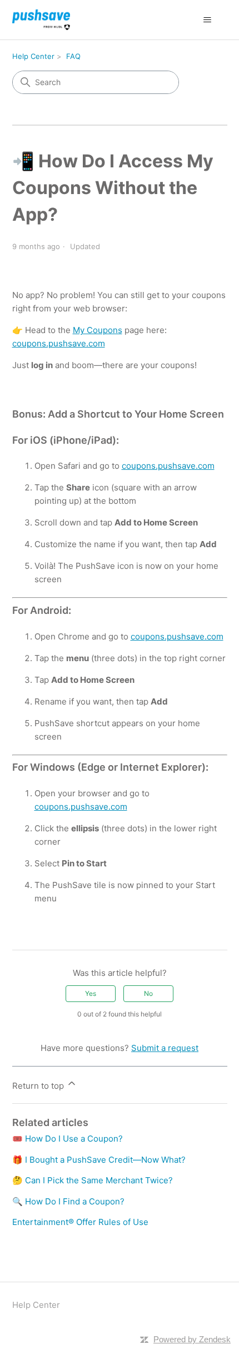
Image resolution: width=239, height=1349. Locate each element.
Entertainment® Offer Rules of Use (80, 1222)
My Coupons (97, 330)
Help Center (33, 56)
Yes (90, 993)
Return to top (39, 1085)
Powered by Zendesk (192, 1339)
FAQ (73, 56)
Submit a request (164, 1048)
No (148, 993)
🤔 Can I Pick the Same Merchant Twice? (92, 1180)
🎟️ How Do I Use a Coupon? (67, 1138)
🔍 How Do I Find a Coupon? (68, 1201)
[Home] (41, 19)
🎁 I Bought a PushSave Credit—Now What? (99, 1159)
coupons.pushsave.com (58, 343)
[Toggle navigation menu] (207, 20)
